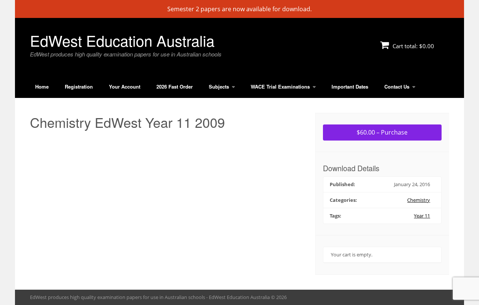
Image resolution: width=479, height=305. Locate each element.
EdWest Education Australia (122, 40)
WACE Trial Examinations (280, 86)
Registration (79, 86)
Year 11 (422, 215)
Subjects (219, 86)
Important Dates (350, 86)
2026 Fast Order (174, 86)
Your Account (124, 86)
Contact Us (396, 86)
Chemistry (418, 200)
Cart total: (412, 46)
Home (42, 86)
